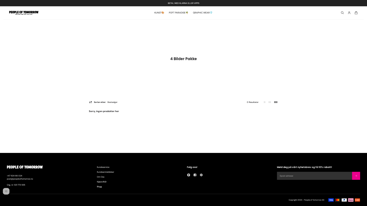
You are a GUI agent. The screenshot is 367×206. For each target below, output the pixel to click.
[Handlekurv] (356, 13)
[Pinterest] (201, 175)
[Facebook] (195, 175)
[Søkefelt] (342, 13)
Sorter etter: (105, 102)
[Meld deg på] (356, 176)
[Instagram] (189, 175)
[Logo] (23, 12)
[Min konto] (349, 13)
